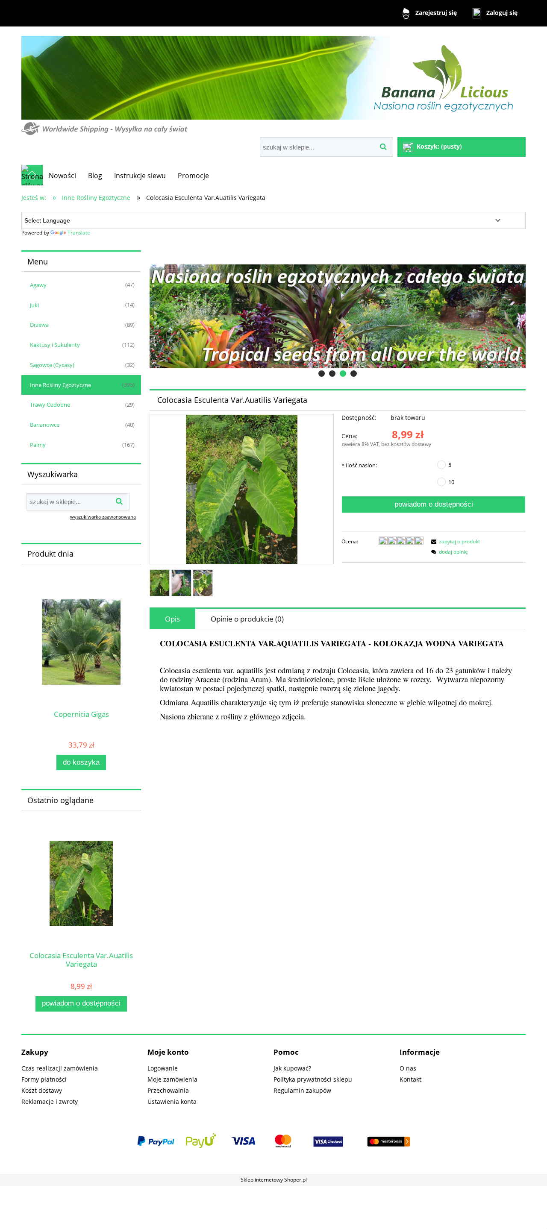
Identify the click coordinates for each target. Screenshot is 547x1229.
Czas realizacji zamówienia (59, 1068)
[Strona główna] (273, 83)
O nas (408, 1068)
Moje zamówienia (172, 1079)
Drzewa (39, 325)
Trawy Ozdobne (50, 404)
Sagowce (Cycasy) (52, 365)
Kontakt (410, 1079)
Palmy (38, 445)
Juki (34, 305)
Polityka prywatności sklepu (313, 1079)
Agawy (38, 285)
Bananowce (44, 424)
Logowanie (162, 1068)
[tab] (321, 373)
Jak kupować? (292, 1068)
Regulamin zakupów (302, 1090)
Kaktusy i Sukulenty (55, 345)
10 (451, 482)
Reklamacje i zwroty (49, 1101)
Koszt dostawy (41, 1090)
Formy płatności (44, 1079)
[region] (338, 316)
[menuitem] (62, 175)
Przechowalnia (168, 1090)
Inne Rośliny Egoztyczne (60, 385)
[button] (454, 541)
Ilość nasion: (359, 465)
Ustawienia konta (172, 1101)
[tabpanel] (337, 680)
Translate (79, 232)
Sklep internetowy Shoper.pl (274, 1179)
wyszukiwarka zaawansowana (103, 516)
